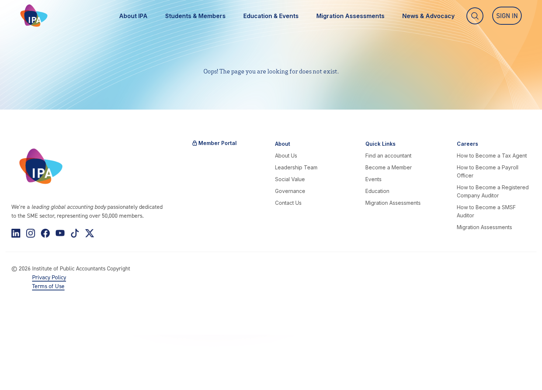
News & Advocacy (428, 16)
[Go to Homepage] (34, 15)
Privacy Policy (49, 277)
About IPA (133, 16)
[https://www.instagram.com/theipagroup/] (30, 233)
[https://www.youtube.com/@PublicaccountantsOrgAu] (60, 233)
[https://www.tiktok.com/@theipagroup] (74, 233)
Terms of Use (48, 286)
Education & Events (271, 16)
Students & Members (195, 16)
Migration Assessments (350, 16)
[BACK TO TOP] (18, 372)
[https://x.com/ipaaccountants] (89, 233)
